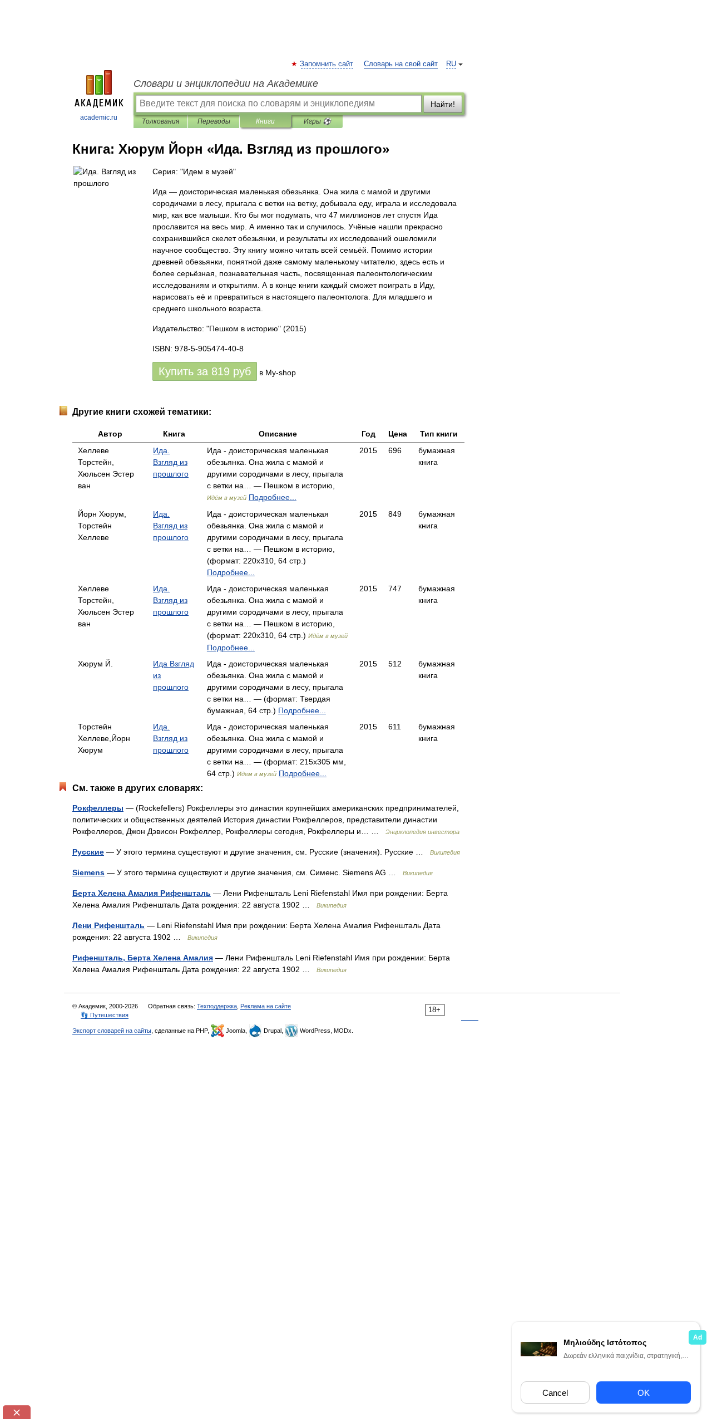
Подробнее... (272, 497)
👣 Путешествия (104, 1015)
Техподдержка (217, 1006)
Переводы (213, 121)
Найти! (443, 104)
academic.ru (98, 117)
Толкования (160, 121)
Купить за (205, 371)
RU (451, 64)
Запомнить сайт (327, 64)
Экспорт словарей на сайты (111, 1030)
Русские (88, 851)
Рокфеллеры (97, 807)
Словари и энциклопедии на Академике (226, 83)
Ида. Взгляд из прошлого (171, 462)
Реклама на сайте (265, 1006)
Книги (265, 121)
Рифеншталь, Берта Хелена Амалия (142, 957)
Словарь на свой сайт (401, 64)
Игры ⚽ (317, 121)
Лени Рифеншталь (108, 925)
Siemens (88, 872)
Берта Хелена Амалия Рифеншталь (141, 893)
